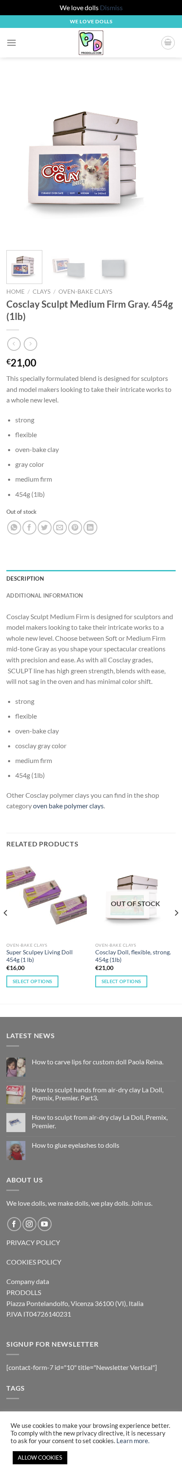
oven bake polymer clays (68, 806)
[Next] (161, 159)
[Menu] (11, 42)
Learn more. (132, 1440)
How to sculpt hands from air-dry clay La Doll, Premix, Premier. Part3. (97, 1094)
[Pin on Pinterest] (75, 528)
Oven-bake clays (85, 291)
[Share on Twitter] (45, 528)
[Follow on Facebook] (14, 1224)
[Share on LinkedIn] (90, 528)
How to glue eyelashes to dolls (75, 1145)
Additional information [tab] (44, 595)
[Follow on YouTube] (45, 1224)
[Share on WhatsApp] (14, 528)
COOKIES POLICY (33, 1262)
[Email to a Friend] (60, 528)
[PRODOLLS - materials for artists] (91, 43)
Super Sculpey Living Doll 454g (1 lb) (39, 956)
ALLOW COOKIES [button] (40, 1457)
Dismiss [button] (111, 7)
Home (15, 291)
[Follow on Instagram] (29, 1224)
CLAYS (41, 291)
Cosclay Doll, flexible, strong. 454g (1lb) (133, 956)
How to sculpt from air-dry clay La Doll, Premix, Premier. (100, 1121)
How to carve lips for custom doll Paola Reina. (97, 1062)
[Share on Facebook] (29, 528)
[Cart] (168, 43)
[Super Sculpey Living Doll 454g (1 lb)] (46, 897)
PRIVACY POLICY (33, 1242)
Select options (32, 981)
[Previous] (20, 159)
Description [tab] (25, 578)
